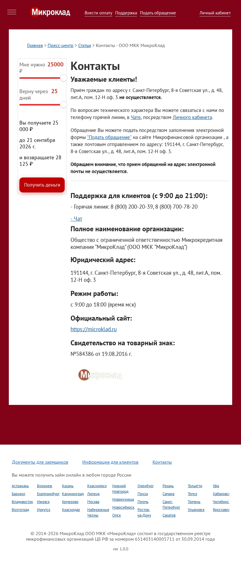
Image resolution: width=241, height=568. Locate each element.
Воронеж (44, 485)
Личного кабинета (192, 117)
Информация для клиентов (110, 462)
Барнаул (18, 493)
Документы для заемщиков (40, 462)
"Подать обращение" (109, 137)
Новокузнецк (123, 499)
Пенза (143, 493)
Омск (116, 515)
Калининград (73, 493)
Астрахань (20, 485)
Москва (93, 501)
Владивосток (22, 501)
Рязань (168, 485)
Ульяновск (196, 509)
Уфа (216, 485)
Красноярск (97, 485)
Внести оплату (98, 13)
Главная (35, 45)
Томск (192, 493)
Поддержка (126, 13)
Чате (136, 117)
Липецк (93, 493)
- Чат (76, 218)
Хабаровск (221, 493)
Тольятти (195, 485)
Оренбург (146, 485)
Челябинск (222, 501)
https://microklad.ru (94, 329)
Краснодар (71, 509)
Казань (67, 485)
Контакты (162, 462)
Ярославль (221, 509)
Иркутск (43, 509)
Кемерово (70, 501)
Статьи (84, 45)
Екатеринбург (48, 493)
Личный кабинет (215, 13)
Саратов (169, 515)
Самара (168, 493)
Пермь (143, 501)
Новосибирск (123, 507)
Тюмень (194, 501)
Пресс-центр (60, 45)
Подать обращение (158, 13)
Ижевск (43, 501)
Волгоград (20, 509)
